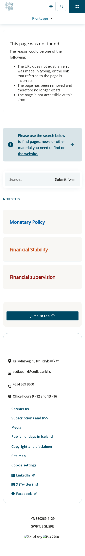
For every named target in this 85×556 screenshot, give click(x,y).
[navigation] (77, 6)
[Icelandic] (51, 6)
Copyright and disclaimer (32, 446)
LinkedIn (23, 475)
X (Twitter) (24, 484)
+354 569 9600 (23, 384)
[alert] (42, 144)
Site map (18, 456)
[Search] (61, 6)
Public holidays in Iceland (32, 436)
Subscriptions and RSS (29, 418)
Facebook (24, 493)
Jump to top (40, 316)
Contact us (20, 409)
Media (16, 427)
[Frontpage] (11, 6)
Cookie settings (24, 465)
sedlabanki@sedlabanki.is (32, 371)
